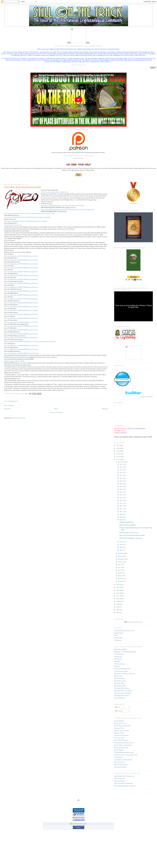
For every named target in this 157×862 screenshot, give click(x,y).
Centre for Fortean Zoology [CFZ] (124, 630)
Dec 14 (122, 506)
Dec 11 (122, 511)
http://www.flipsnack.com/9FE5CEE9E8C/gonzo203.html (21, 283)
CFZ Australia (118, 638)
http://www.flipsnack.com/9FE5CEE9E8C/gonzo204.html (21, 279)
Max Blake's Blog (119, 683)
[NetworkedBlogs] (78, 824)
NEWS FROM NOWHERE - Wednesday (130, 538)
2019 (118, 451)
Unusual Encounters (120, 723)
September (121, 559)
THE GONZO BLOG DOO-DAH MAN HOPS (132, 535)
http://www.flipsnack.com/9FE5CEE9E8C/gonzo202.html (21, 287)
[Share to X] (36, 394)
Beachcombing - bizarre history (123, 745)
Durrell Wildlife (118, 750)
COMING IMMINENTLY (126, 522)
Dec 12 (122, 509)
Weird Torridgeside (119, 698)
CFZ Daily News (119, 654)
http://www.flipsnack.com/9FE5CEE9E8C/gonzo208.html (21, 264)
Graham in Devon (119, 728)
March (120, 576)
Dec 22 (122, 489)
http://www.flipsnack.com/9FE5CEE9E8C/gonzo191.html (21, 330)
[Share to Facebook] (38, 394)
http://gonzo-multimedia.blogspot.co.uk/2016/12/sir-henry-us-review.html (25, 221)
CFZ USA (117, 661)
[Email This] (32, 394)
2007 (118, 607)
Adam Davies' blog (119, 778)
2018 (118, 454)
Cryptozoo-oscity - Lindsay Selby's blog (125, 755)
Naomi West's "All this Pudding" (123, 760)
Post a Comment (9, 405)
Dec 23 (122, 486)
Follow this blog (78, 827)
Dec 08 (122, 517)
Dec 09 (122, 514)
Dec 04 (122, 544)
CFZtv (116, 635)
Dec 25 (122, 481)
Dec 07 (122, 520)
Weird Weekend (118, 633)
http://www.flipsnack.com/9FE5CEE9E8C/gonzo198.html (21, 303)
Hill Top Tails (118, 676)
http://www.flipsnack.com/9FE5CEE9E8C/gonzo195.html (21, 314)
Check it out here (79, 158)
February (120, 578)
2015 (118, 585)
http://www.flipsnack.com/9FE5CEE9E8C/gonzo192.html (21, 326)
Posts (118, 707)
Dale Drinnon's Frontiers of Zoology (124, 674)
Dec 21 (122, 492)
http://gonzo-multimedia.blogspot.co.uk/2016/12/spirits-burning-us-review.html (27, 217)
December (121, 462)
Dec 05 (122, 542)
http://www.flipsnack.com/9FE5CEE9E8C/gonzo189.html (21, 338)
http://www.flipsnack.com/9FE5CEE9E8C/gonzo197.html (21, 307)
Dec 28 (122, 473)
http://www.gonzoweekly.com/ (13, 225)
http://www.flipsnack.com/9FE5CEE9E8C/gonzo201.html (21, 291)
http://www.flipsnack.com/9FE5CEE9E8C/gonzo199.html (21, 299)
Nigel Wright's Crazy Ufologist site (124, 776)
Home (56, 409)
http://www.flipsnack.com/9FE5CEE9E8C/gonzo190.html (21, 334)
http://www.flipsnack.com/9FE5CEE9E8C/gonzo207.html (21, 268)
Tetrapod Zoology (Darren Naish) (123, 743)
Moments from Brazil (120, 767)
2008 (118, 604)
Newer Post (7, 409)
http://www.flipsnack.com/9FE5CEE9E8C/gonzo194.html (21, 318)
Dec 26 (122, 478)
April (119, 573)
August (120, 562)
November (121, 553)
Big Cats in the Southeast (121, 735)
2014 (118, 587)
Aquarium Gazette (119, 781)
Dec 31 (122, 464)
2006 (118, 610)
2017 (118, 456)
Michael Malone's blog (121, 764)
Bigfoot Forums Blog (120, 649)
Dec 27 (122, 475)
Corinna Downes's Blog (121, 671)
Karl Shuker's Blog (119, 678)
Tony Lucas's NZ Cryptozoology (123, 783)
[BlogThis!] (34, 394)
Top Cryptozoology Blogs (122, 379)
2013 (118, 590)
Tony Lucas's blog (119, 762)
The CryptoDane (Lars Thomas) (123, 691)
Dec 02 (122, 547)
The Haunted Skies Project (121, 695)
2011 (118, 596)
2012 (118, 593)
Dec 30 (122, 467)
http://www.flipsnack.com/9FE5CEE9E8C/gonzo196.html (21, 310)
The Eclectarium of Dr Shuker (122, 693)
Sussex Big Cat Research (121, 740)
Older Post (105, 409)
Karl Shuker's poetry (120, 681)
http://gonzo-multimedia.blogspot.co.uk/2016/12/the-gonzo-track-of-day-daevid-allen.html (67, 209)
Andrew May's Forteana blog (122, 726)
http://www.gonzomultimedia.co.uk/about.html (54, 192)
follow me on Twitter (147, 397)
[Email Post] (29, 393)
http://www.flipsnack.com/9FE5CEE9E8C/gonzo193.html (21, 322)
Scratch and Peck (119, 721)
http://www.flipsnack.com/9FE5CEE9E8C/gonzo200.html (21, 295)
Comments (120, 711)
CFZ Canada (117, 659)
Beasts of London (119, 738)
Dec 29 (122, 470)
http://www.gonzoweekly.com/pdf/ (14, 361)
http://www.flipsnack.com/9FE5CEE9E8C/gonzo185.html (21, 349)
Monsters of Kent (119, 733)
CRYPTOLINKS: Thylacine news (128, 533)
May (119, 570)
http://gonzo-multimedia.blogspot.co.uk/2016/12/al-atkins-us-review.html (62, 205)
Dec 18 (122, 498)
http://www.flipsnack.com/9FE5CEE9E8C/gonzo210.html (21, 256)
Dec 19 (122, 495)
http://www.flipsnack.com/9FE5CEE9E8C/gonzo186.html (21, 345)
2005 (118, 612)
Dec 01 (122, 550)
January (120, 581)
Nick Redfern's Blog (120, 686)
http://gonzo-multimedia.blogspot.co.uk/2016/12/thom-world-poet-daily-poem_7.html (29, 213)
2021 (118, 445)
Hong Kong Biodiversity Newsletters (124, 786)
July (119, 564)
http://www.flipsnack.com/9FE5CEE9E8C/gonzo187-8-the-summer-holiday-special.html (29, 341)
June (119, 567)
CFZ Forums (117, 640)
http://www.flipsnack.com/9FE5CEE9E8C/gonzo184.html (21, 353)
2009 (118, 601)
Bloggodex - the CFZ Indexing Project (125, 652)
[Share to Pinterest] (41, 394)
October (120, 556)
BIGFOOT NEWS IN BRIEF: (127, 525)
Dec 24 (122, 484)
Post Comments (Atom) (18, 418)
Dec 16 (122, 500)
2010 (118, 599)
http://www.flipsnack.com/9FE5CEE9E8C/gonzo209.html (21, 260)
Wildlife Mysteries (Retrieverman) (124, 752)
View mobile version (56, 412)
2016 (118, 459)
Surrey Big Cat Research (121, 747)
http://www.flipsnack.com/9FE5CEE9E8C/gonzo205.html (21, 275)
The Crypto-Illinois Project (122, 688)
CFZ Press (117, 666)
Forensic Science (122, 374)
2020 (118, 448)
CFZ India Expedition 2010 (122, 669)
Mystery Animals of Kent (121, 730)
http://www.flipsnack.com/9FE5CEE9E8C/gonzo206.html (21, 272)
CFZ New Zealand (119, 664)
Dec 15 (122, 503)
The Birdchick (118, 757)
